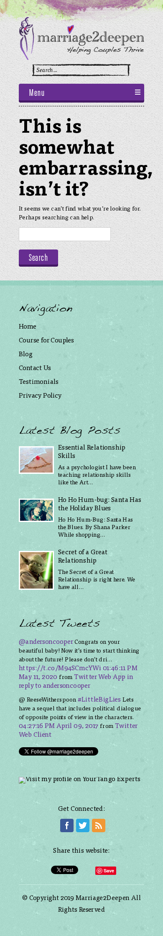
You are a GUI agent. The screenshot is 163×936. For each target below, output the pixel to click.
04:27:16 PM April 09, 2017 (58, 725)
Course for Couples (46, 339)
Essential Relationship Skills (92, 451)
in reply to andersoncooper (76, 680)
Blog (26, 353)
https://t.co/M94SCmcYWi (60, 667)
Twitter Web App (99, 676)
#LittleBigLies (99, 698)
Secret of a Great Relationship (83, 555)
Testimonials (39, 381)
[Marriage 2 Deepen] (81, 57)
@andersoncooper (46, 641)
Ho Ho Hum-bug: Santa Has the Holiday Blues (100, 503)
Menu (36, 93)
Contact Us (35, 367)
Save (109, 870)
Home (28, 325)
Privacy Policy (40, 395)
